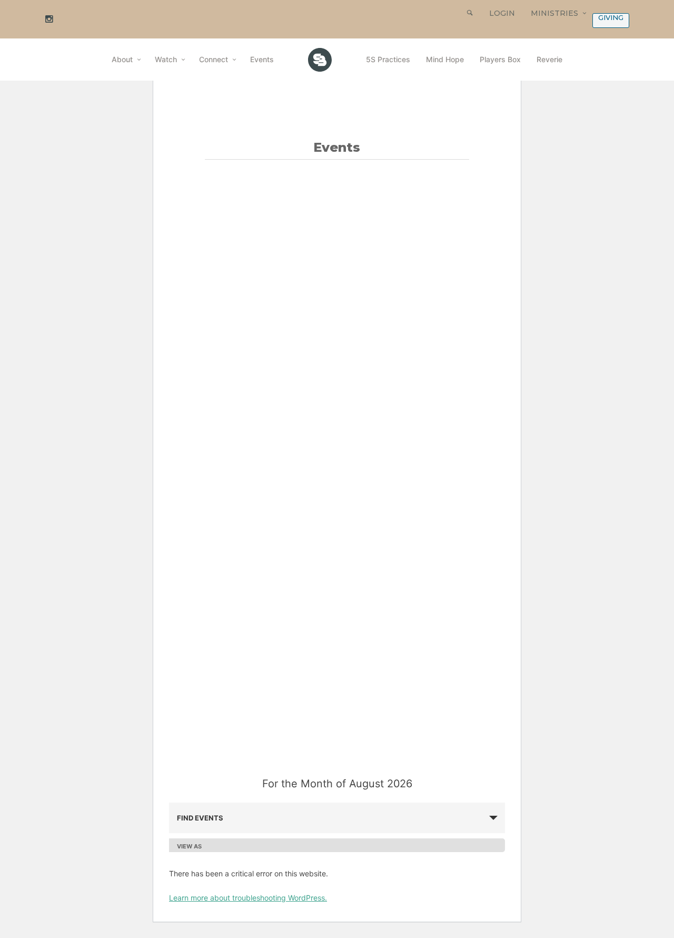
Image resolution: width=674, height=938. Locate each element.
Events (262, 59)
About (122, 59)
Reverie (549, 59)
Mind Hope (445, 59)
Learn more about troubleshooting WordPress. (248, 897)
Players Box (500, 59)
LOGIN (502, 13)
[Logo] (320, 60)
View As (189, 846)
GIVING (610, 17)
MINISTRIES (554, 13)
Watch (166, 59)
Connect (213, 59)
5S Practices (388, 59)
